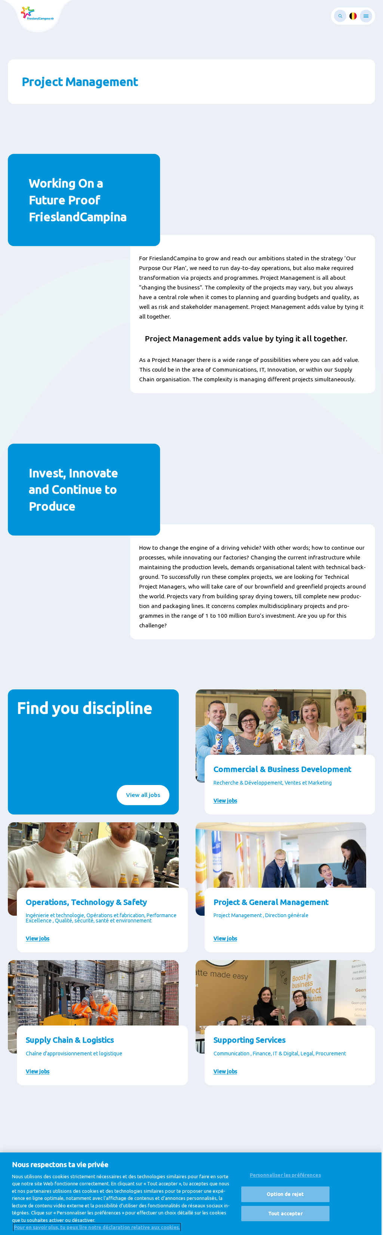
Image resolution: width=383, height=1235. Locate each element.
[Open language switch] (353, 16)
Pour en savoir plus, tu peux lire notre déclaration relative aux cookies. (97, 1227)
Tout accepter (285, 1213)
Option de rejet (285, 1194)
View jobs (225, 801)
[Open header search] (340, 16)
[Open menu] (366, 16)
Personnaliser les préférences (285, 1175)
